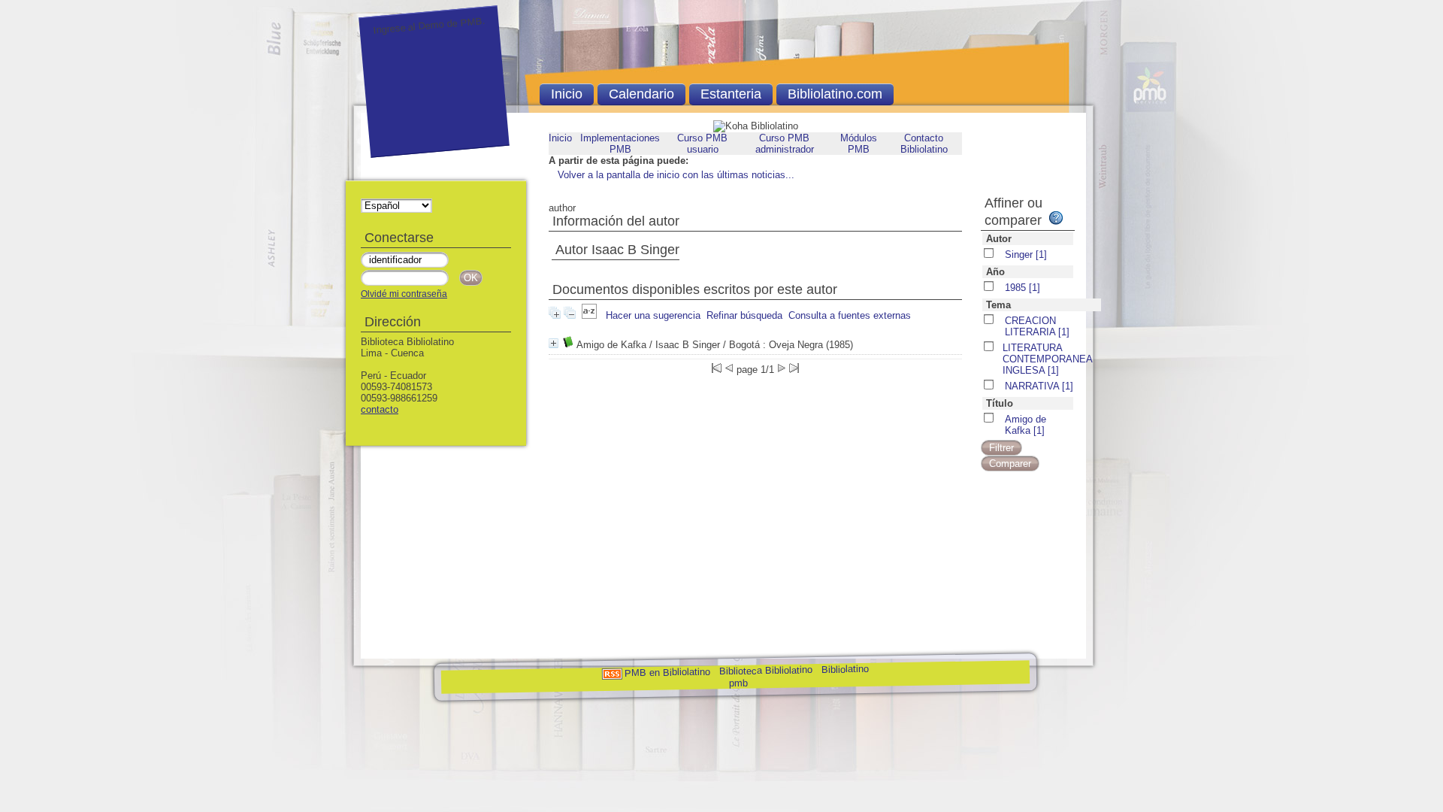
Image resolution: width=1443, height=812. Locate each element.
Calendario (641, 94)
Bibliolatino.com (835, 94)
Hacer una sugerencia (653, 315)
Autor (999, 238)
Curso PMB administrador (784, 143)
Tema (998, 305)
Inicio (560, 138)
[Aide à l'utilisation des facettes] (1056, 218)
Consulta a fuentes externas (849, 315)
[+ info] (553, 343)
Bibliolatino (845, 669)
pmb (738, 683)
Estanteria (730, 94)
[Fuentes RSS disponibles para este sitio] (611, 673)
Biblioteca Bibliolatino (765, 670)
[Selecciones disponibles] (589, 315)
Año (995, 271)
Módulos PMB (858, 143)
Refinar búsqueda (744, 315)
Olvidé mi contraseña (404, 294)
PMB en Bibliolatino (667, 672)
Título (999, 403)
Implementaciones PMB (620, 143)
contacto (379, 409)
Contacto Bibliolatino (924, 143)
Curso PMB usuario (702, 143)
